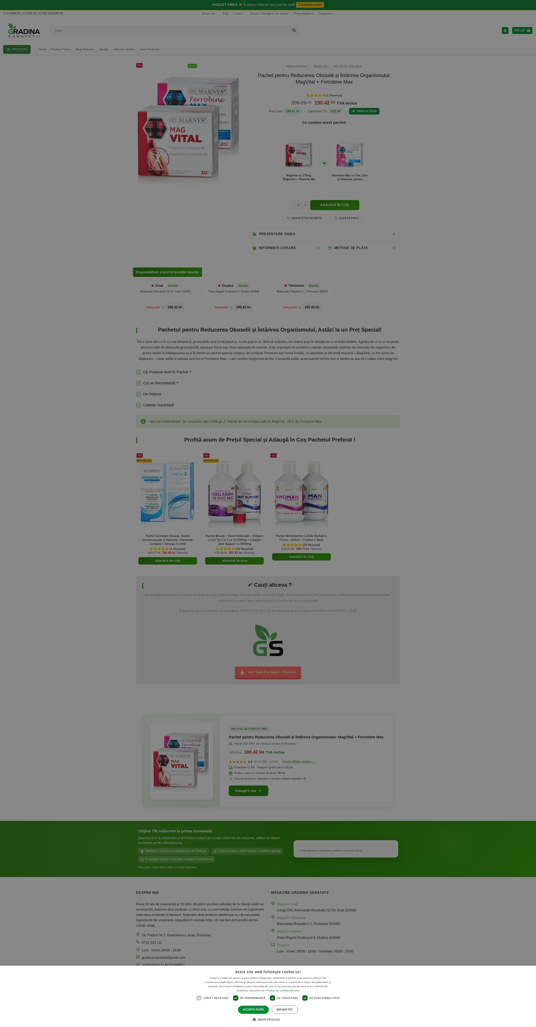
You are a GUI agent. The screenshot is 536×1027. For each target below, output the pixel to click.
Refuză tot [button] (285, 1009)
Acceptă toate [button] (253, 1009)
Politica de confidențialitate (282, 990)
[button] (268, 1019)
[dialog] (268, 996)
